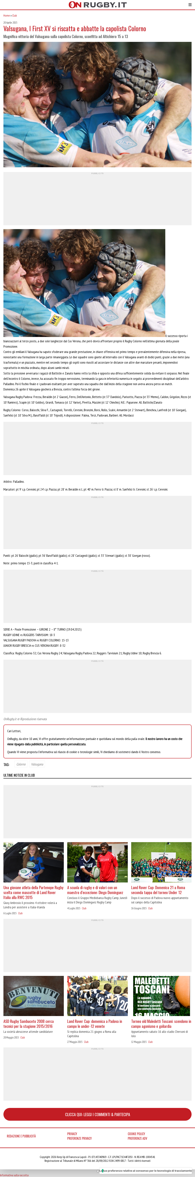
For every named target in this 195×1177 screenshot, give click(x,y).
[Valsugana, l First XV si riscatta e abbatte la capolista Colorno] (97, 105)
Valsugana (37, 764)
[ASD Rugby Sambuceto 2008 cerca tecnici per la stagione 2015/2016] (33, 996)
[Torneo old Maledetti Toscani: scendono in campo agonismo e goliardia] (161, 996)
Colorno (21, 764)
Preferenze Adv (137, 1138)
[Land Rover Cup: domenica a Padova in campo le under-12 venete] (97, 996)
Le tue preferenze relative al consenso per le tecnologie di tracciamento (145, 1170)
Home (6, 15)
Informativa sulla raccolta (14, 1175)
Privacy (72, 1134)
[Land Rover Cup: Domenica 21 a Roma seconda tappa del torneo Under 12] (161, 862)
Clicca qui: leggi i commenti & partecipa (97, 1114)
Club (14, 15)
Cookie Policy (136, 1134)
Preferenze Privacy (79, 1138)
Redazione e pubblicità (21, 1136)
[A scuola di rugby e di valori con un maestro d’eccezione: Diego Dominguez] (97, 862)
